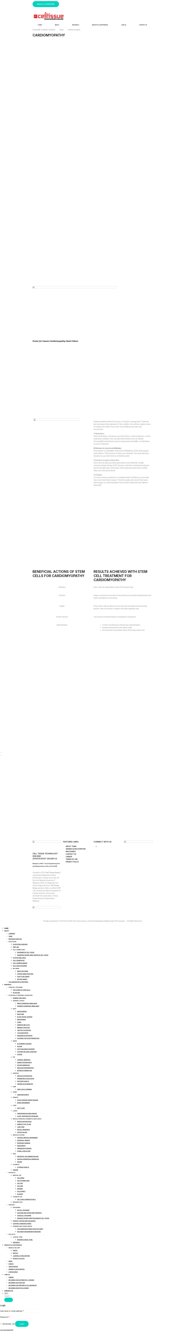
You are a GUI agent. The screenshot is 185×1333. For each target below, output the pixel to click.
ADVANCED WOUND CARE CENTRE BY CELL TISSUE (32, 955)
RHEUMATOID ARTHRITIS (24, 1036)
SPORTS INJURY (22, 1132)
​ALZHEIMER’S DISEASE (24, 1044)
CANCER (15, 1170)
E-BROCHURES (13, 1272)
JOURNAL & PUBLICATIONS (21, 1256)
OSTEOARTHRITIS (22, 1033)
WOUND (19, 1162)
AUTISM (19, 1046)
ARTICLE (15, 1253)
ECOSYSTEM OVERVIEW (20, 944)
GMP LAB (16, 947)
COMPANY (12, 934)
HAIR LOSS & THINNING (24, 1089)
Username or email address (12, 1311)
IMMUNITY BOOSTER (23, 1028)
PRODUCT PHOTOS (19, 1258)
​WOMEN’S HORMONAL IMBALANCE (28, 1006)
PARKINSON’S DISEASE (24, 1148)
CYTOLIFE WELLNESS (19, 958)
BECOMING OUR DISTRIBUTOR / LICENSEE (21, 1280)
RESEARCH (16, 1242)
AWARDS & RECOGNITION (17, 1269)
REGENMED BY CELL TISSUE (25, 952)
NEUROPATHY (21, 1146)
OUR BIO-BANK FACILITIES (25, 974)
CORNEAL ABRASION (23, 1060)
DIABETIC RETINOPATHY (24, 1062)
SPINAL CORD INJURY (24, 1151)
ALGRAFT (20, 1194)
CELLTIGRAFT (21, 1191)
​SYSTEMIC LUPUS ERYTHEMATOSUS (28, 1038)
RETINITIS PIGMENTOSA (24, 1071)
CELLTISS (20, 1183)
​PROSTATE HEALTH (23, 1081)
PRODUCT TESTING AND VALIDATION (24, 1221)
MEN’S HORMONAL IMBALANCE (27, 1003)
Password (5, 1317)
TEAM (10, 936)
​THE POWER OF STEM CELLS (21, 990)
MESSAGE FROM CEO (15, 939)
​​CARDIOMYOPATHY (23, 1095)
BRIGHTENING (21, 1019)
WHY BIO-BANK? (22, 979)
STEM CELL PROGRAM (24, 1216)
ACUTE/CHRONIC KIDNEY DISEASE (27, 1100)
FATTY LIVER (21, 1108)
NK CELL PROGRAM (23, 1210)
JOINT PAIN (20, 1127)
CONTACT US (143, 25)
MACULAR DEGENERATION (25, 1068)
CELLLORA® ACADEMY (20, 963)
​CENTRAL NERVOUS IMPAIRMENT (27, 1138)
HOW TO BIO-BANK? (23, 977)
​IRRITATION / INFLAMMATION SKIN (27, 1156)
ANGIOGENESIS (22, 1011)
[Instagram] (96, 4)
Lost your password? (6, 1330)
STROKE (19, 1054)
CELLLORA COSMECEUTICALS (26, 1199)
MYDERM (20, 1189)
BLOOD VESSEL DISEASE (24, 1017)
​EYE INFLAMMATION (23, 1065)
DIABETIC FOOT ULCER (24, 1124)
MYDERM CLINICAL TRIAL (25, 1240)
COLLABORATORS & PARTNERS (18, 982)
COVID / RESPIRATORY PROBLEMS (27, 1116)
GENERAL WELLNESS (19, 998)
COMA (19, 1022)
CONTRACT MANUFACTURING (22, 1224)
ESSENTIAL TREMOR (23, 1140)
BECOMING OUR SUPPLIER (17, 1283)
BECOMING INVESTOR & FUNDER (19, 1288)
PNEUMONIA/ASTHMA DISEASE (27, 1113)
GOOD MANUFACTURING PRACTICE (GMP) (30, 1229)
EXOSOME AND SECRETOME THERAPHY (29, 1213)
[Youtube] (98, 4)
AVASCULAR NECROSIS (24, 1122)
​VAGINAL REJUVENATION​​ (25, 1084)
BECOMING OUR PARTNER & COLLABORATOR (23, 1285)
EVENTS (11, 1264)
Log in (21, 1324)
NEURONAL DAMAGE (23, 1143)
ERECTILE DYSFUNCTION (24, 1076)
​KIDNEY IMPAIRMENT (23, 1103)
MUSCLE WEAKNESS (23, 1130)
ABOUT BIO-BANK (22, 971)
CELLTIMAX (20, 1178)
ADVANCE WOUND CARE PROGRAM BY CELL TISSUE (33, 1218)
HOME (40, 25)
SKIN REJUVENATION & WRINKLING (28, 1159)
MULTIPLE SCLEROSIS (24, 1030)
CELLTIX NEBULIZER (23, 1181)
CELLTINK (20, 1186)
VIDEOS (15, 1250)
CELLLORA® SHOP (19, 960)
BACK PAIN (20, 1014)
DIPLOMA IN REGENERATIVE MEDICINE (29, 1232)
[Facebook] (94, 4)
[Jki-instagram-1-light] (96, 846)
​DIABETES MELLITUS (23, 1025)
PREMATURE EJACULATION (25, 1079)
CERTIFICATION (13, 1267)
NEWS (10, 1261)
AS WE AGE (16, 993)
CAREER (11, 1277)
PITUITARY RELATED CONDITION (27, 1052)
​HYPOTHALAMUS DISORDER (26, 1049)
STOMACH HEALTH (23, 1167)
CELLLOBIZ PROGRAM (20, 966)
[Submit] (8, 1300)
